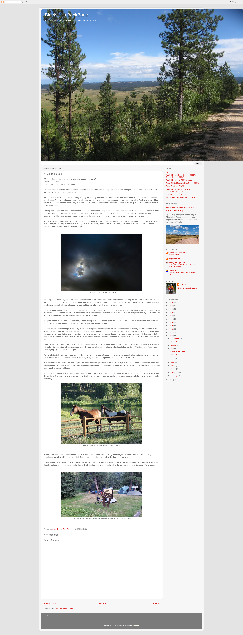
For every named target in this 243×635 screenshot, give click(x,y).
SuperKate (172, 271)
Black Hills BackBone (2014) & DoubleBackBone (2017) (178, 190)
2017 (171, 332)
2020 (171, 322)
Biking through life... (177, 263)
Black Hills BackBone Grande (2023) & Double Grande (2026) (181, 176)
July (172, 348)
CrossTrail (184, 285)
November (175, 342)
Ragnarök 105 (174, 259)
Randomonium (173, 255)
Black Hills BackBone (66, 14)
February (174, 372)
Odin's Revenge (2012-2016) (177, 194)
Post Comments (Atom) (64, 609)
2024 (171, 309)
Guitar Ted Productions (178, 253)
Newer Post (50, 603)
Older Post (154, 603)
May (173, 362)
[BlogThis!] (78, 529)
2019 (171, 326)
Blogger (136, 625)
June (173, 359)
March (173, 369)
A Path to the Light (177, 351)
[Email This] (76, 529)
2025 (171, 306)
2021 (171, 319)
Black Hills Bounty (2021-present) (179, 180)
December (175, 339)
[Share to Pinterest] (86, 529)
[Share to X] (81, 529)
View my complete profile (187, 288)
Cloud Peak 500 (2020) (175, 186)
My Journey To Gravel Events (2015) (180, 197)
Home (102, 603)
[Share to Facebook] (83, 529)
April (173, 366)
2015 (171, 380)
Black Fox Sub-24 (177, 355)
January (174, 376)
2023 (171, 312)
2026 (171, 302)
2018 (171, 329)
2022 (171, 316)
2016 (171, 336)
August (174, 345)
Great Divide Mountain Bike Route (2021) (182, 183)
